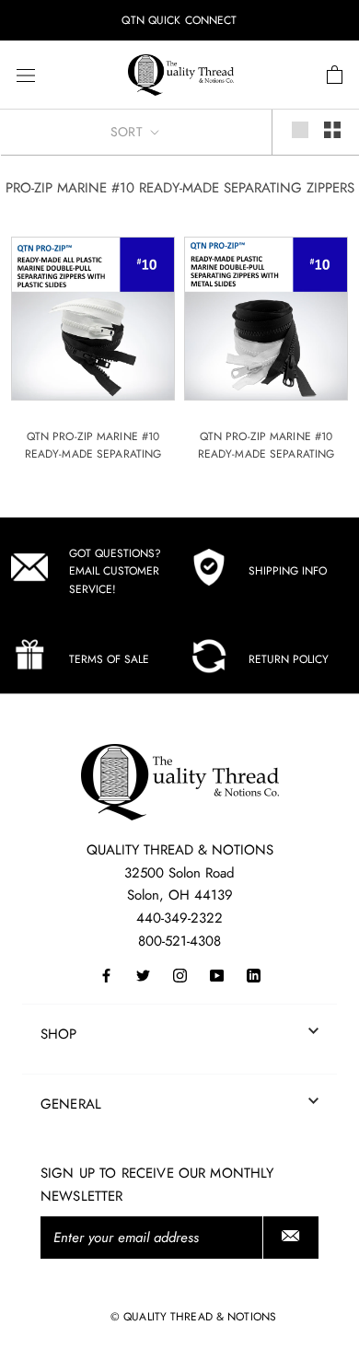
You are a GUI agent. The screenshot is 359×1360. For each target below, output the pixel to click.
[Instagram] (180, 974)
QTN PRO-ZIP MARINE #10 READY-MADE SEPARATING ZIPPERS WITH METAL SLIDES (266, 455)
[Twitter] (143, 974)
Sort (128, 131)
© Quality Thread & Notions (193, 1316)
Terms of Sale (109, 659)
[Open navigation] (26, 75)
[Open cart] (334, 75)
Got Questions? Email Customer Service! (115, 572)
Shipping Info (288, 571)
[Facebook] (106, 974)
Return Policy (289, 659)
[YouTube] (217, 974)
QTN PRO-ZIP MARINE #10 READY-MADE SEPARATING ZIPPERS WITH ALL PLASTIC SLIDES (93, 463)
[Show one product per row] (300, 130)
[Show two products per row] (332, 130)
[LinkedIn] (254, 974)
